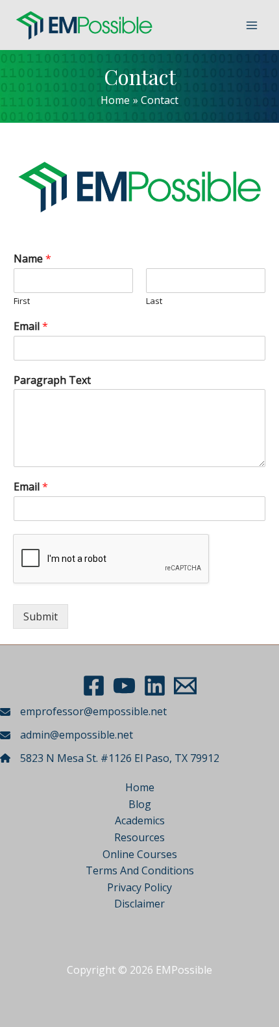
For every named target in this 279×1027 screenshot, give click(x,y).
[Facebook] (93, 685)
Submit (40, 616)
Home (139, 787)
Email (31, 326)
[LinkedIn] (154, 685)
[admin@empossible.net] (66, 735)
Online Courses (140, 854)
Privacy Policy (139, 887)
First (22, 301)
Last (154, 301)
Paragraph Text (52, 380)
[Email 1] (185, 685)
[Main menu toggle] (251, 25)
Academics (140, 820)
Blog (139, 804)
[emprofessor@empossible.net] (83, 712)
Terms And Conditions (140, 870)
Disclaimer (139, 903)
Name (32, 259)
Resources (139, 837)
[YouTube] (124, 685)
